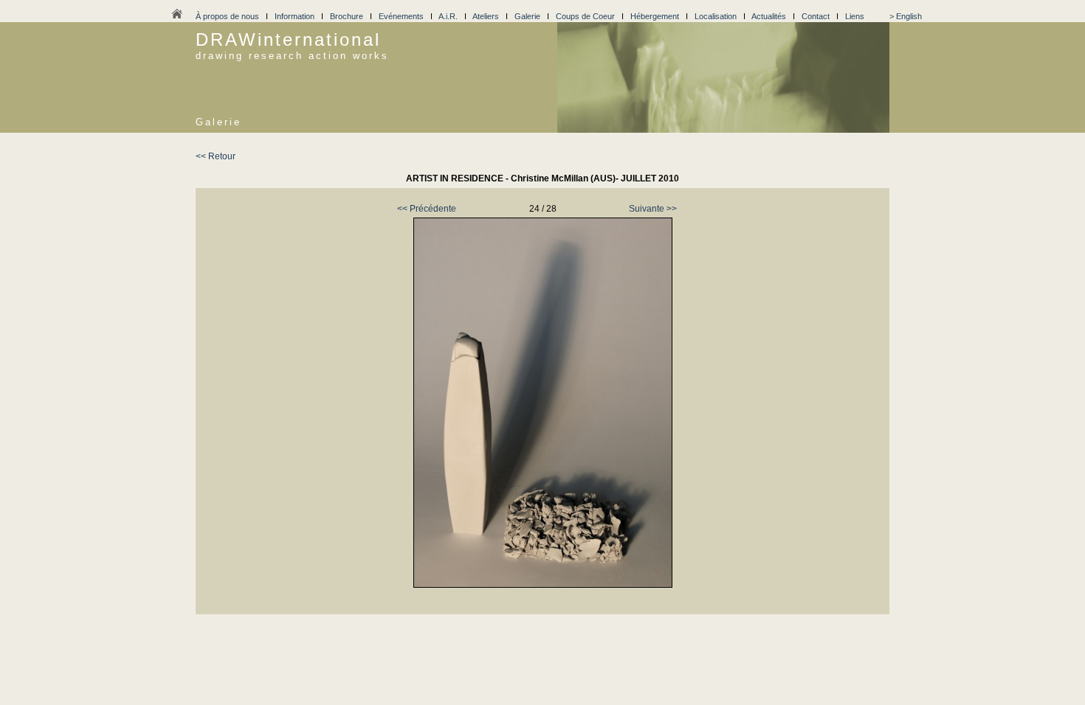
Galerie (527, 16)
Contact (816, 16)
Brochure (346, 16)
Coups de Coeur (585, 16)
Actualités (768, 16)
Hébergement (654, 16)
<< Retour (215, 156)
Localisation (716, 16)
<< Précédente (426, 209)
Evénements (401, 16)
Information (294, 16)
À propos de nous (227, 16)
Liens (854, 16)
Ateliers (485, 16)
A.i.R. (448, 16)
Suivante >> (653, 209)
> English (905, 16)
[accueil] (176, 17)
